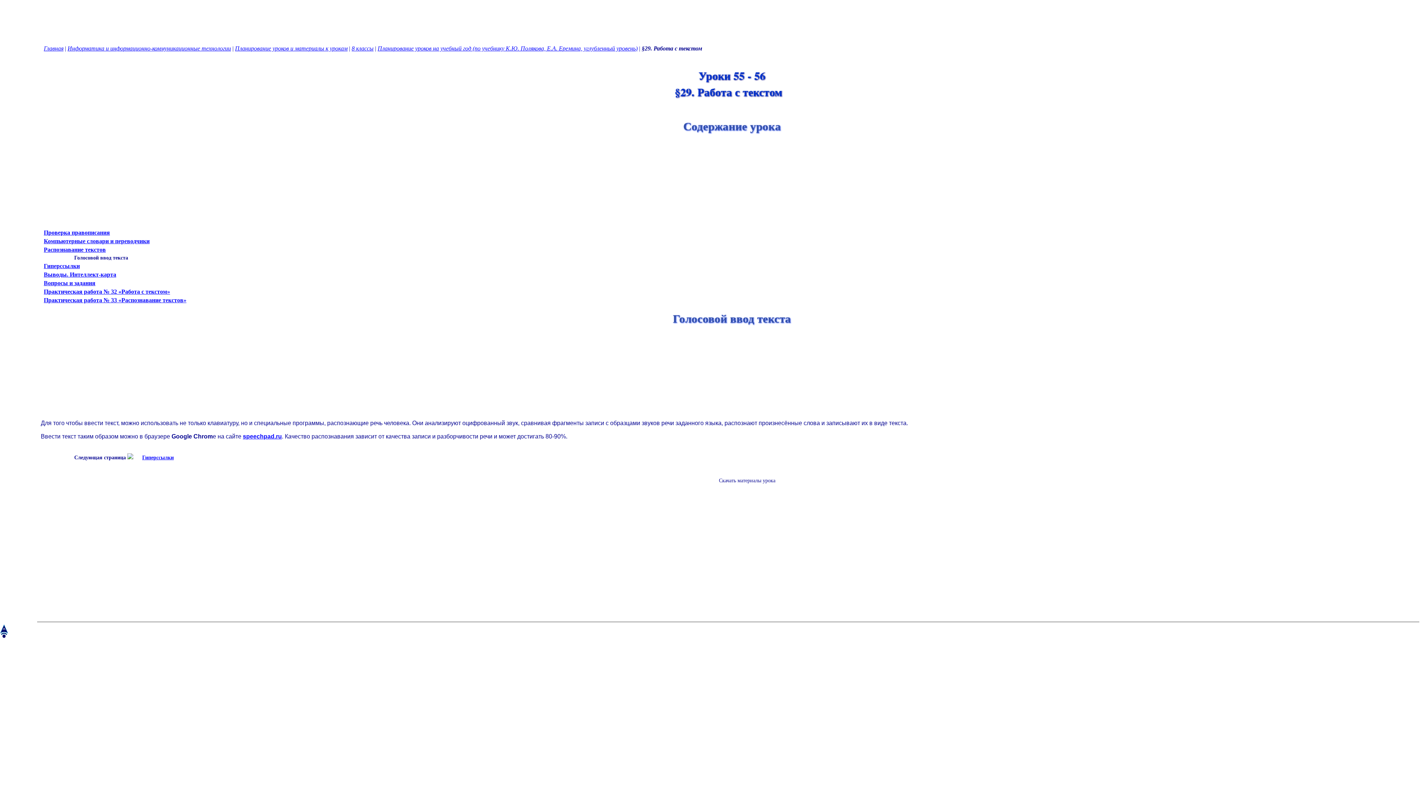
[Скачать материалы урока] (743, 486)
